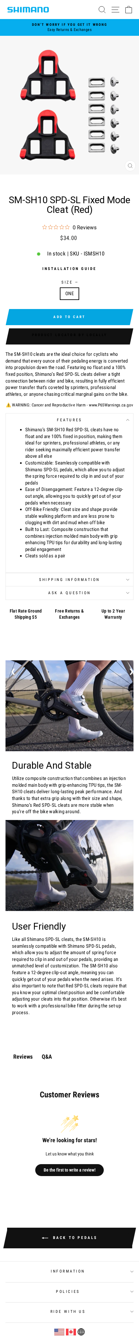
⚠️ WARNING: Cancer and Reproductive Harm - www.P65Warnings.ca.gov (70, 405)
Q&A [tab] (47, 1056)
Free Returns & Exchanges (69, 614)
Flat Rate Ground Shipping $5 (26, 614)
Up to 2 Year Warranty (113, 614)
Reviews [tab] (23, 1056)
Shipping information (69, 579)
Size (69, 282)
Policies (68, 1291)
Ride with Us (67, 1311)
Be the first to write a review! (70, 1170)
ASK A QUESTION (69, 593)
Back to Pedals (74, 1237)
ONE (69, 293)
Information (68, 1271)
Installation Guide (69, 268)
